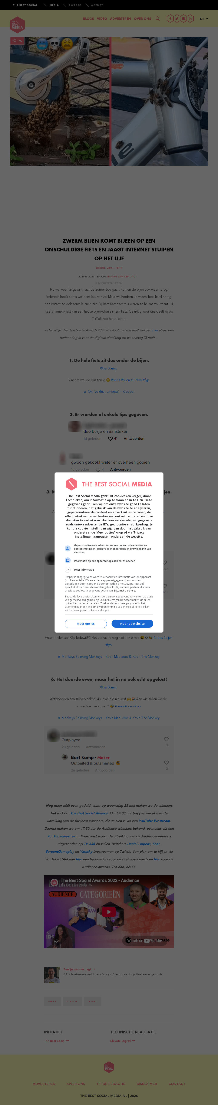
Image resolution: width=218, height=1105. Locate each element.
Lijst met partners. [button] (125, 590)
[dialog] (109, 552)
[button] (109, 570)
